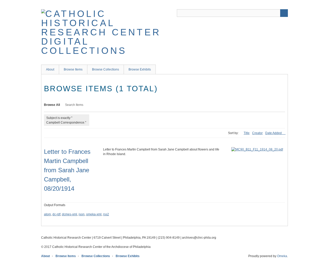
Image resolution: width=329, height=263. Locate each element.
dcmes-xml (69, 214)
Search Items (74, 105)
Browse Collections (105, 69)
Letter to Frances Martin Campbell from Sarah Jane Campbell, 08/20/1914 (67, 170)
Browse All (52, 105)
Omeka (282, 256)
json (82, 214)
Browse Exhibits (140, 69)
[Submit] (284, 13)
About (50, 69)
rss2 (106, 214)
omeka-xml (94, 214)
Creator (257, 133)
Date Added (273, 133)
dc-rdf (56, 214)
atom (47, 214)
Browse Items (73, 69)
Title (247, 133)
